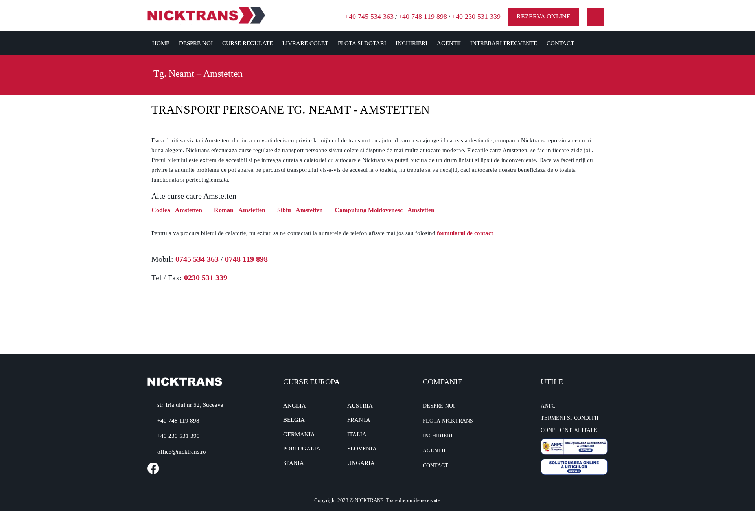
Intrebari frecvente (503, 43)
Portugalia (301, 448)
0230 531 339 (205, 277)
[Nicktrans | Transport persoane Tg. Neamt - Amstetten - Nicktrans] (206, 15)
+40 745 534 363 (369, 16)
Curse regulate (247, 43)
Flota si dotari (362, 43)
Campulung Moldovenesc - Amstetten (385, 210)
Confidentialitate (569, 430)
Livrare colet (305, 43)
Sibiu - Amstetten (300, 210)
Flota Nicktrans (448, 421)
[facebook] (595, 17)
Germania (299, 434)
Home (160, 43)
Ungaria (361, 463)
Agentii (449, 43)
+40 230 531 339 (476, 16)
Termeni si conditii (569, 418)
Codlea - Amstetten (176, 210)
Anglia (294, 406)
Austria (360, 406)
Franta (358, 420)
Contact (560, 43)
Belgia (294, 420)
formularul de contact (465, 233)
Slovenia (362, 448)
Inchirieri (411, 43)
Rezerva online (544, 16)
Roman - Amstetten (239, 210)
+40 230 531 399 (178, 436)
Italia (356, 434)
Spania (293, 463)
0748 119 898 (246, 259)
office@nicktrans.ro (181, 452)
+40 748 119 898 (422, 16)
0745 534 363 (197, 259)
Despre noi (196, 43)
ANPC (548, 406)
